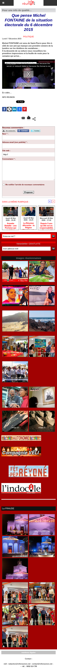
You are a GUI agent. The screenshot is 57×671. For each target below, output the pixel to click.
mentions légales (28, 652)
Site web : (6, 151)
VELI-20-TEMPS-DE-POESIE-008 (42, 622)
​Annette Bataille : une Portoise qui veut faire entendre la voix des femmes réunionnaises (10, 225)
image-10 (15, 428)
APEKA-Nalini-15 (42, 403)
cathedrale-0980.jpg (15, 531)
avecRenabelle (15, 302)
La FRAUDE (8, 508)
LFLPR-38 (15, 278)
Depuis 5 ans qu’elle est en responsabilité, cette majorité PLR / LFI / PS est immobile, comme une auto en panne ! (46, 225)
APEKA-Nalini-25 (15, 403)
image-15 (41, 428)
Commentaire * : (9, 159)
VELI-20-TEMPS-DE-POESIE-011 (15, 644)
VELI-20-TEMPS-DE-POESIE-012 (42, 600)
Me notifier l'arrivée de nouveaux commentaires (24, 185)
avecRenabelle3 (42, 302)
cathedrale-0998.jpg (15, 553)
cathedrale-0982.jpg (15, 575)
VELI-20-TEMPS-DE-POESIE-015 (15, 354)
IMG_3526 (15, 327)
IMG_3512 (42, 327)
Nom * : (5, 134)
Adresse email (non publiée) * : (15, 142)
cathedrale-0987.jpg (41, 553)
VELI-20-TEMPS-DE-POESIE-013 (15, 622)
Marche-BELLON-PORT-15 (15, 378)
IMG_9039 (42, 278)
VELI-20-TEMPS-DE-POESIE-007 (15, 600)
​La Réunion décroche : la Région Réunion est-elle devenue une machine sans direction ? (28, 225)
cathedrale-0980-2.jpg (42, 531)
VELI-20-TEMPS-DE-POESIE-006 (42, 354)
